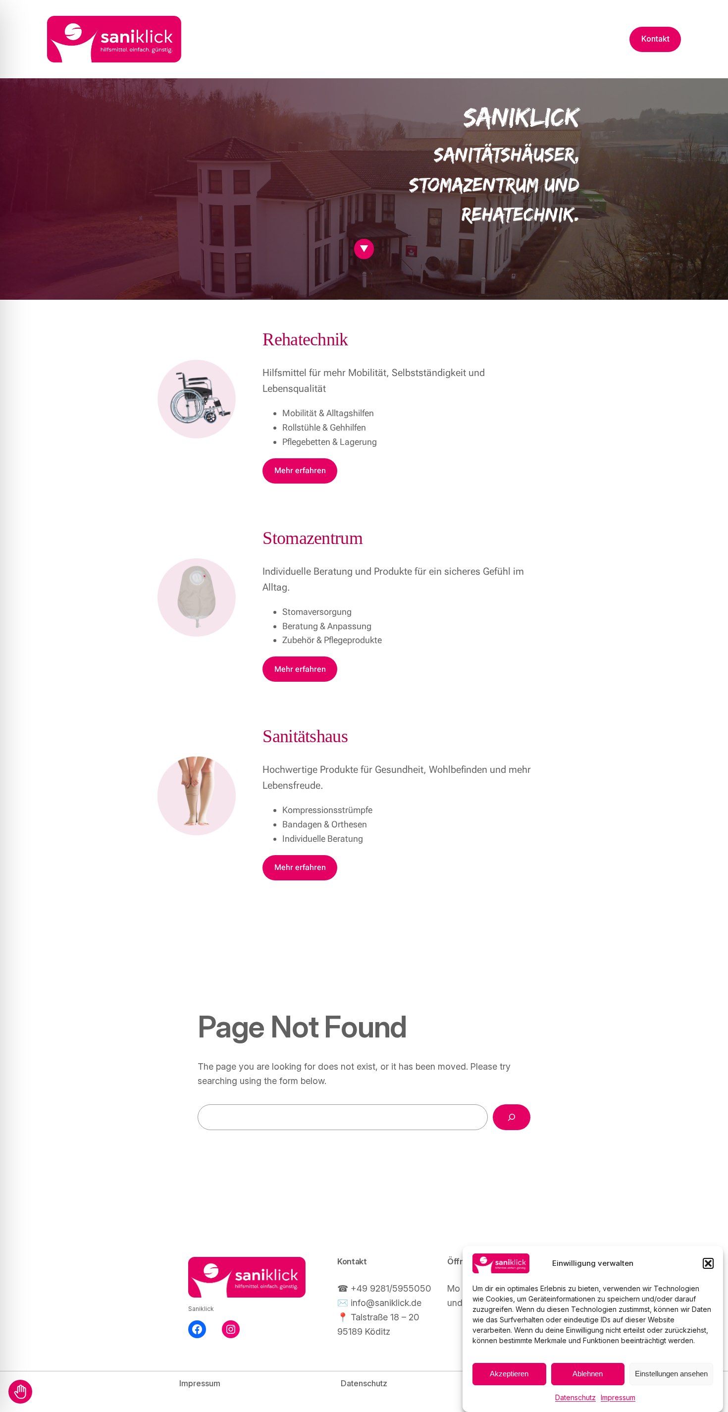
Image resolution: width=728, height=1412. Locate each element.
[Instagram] (231, 1329)
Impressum (618, 1397)
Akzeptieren (509, 1374)
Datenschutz (575, 1397)
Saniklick (201, 1308)
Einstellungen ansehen (671, 1374)
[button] (708, 1263)
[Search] (511, 1117)
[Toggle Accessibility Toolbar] (20, 1392)
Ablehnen (587, 1374)
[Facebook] (197, 1329)
